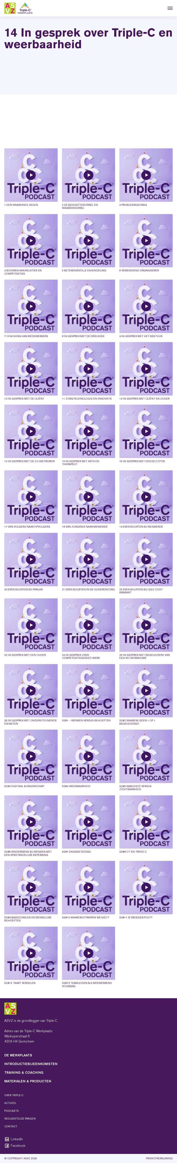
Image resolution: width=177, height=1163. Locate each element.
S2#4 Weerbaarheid (76, 786)
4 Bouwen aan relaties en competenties (23, 272)
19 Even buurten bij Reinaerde (141, 526)
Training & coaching (23, 1072)
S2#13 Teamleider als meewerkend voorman (87, 985)
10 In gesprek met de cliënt (24, 398)
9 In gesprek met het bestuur (140, 336)
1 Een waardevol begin (21, 205)
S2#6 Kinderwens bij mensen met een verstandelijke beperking (28, 853)
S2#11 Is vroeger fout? (135, 917)
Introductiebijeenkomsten (30, 1064)
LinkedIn (17, 1139)
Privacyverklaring (159, 1158)
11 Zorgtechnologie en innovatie (87, 398)
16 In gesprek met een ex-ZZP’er (142, 461)
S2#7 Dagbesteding (76, 851)
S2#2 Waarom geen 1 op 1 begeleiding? (137, 722)
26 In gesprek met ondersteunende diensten (30, 722)
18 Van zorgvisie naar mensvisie (84, 526)
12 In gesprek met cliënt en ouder (144, 398)
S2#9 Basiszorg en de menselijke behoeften (27, 919)
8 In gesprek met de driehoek (83, 336)
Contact (10, 1126)
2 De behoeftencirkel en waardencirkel (80, 206)
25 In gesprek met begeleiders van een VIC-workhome (144, 657)
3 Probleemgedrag (133, 205)
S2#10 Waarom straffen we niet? (85, 917)
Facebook (18, 1146)
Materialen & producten (27, 1081)
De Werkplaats (18, 1055)
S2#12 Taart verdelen (19, 983)
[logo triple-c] (18, 8)
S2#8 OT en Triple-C (133, 851)
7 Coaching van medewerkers (26, 336)
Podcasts (11, 1110)
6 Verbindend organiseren (139, 270)
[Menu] (170, 8)
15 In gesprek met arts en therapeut (80, 463)
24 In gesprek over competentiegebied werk (81, 657)
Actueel (10, 1103)
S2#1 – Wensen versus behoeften (86, 720)
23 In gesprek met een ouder (25, 655)
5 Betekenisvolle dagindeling (84, 270)
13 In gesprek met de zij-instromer (29, 461)
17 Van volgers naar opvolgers (27, 526)
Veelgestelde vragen (20, 1118)
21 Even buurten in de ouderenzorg (88, 589)
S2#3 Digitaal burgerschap (24, 786)
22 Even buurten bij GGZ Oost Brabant (141, 591)
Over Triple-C (13, 1095)
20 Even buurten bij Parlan (23, 589)
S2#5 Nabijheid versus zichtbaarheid (135, 788)
